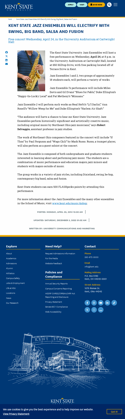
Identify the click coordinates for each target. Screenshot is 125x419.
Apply (70, 4)
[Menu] (115, 5)
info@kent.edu (91, 266)
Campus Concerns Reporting (58, 288)
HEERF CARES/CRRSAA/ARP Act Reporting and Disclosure (60, 295)
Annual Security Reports (56, 283)
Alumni (9, 268)
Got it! (114, 411)
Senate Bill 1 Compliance (56, 306)
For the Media (51, 258)
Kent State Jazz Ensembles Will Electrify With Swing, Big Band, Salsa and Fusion (46, 19)
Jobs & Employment (15, 283)
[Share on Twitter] (6, 56)
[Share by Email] (6, 64)
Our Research (12, 302)
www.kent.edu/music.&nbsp (69, 203)
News (8, 298)
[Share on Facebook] (6, 52)
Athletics (10, 273)
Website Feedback (53, 263)
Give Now (97, 4)
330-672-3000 (91, 257)
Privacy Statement (53, 301)
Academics (11, 258)
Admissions (11, 263)
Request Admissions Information (60, 253)
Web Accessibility (53, 311)
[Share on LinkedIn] (6, 60)
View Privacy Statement (16, 413)
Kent (10, 19)
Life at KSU (11, 288)
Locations (10, 293)
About (9, 253)
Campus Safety (13, 278)
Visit (82, 4)
